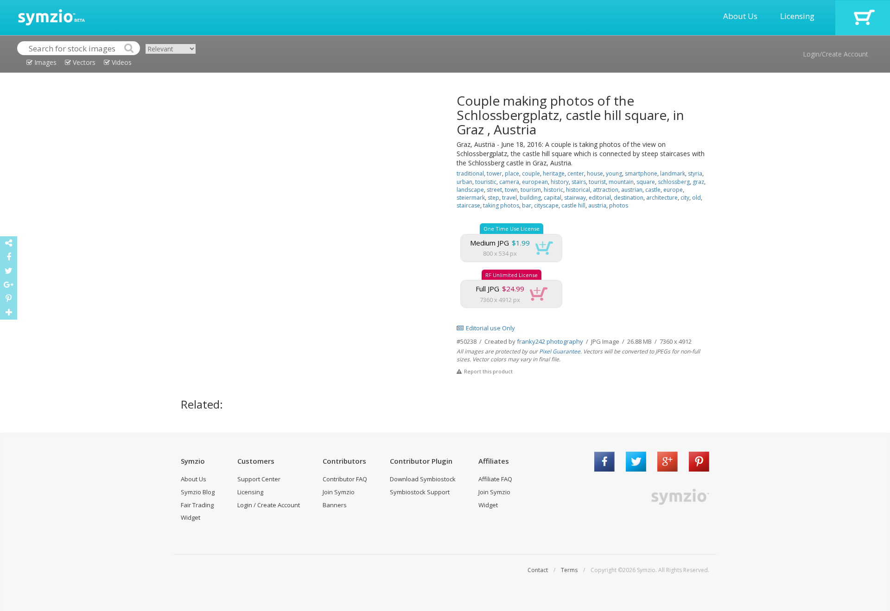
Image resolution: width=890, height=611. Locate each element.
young (614, 173)
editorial (600, 198)
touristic (485, 182)
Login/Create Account (835, 54)
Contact (538, 570)
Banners (335, 505)
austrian (631, 190)
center (575, 173)
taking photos (501, 205)
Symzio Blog (198, 492)
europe (673, 190)
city (684, 198)
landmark (672, 173)
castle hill (573, 205)
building (530, 198)
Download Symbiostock (423, 479)
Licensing (797, 16)
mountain (621, 182)
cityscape (546, 205)
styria (695, 173)
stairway (575, 198)
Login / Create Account (268, 505)
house (595, 173)
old (696, 198)
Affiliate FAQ (495, 479)
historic (553, 190)
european (535, 182)
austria (597, 205)
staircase (468, 205)
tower (494, 173)
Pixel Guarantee (559, 351)
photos (618, 205)
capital (552, 198)
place (512, 173)
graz (698, 182)
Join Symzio (339, 492)
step (493, 198)
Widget (190, 517)
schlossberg (674, 182)
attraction (605, 190)
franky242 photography (550, 341)
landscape (470, 190)
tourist (597, 182)
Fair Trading (197, 505)
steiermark (471, 198)
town (511, 190)
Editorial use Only (490, 328)
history (560, 182)
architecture (662, 198)
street (494, 190)
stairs (579, 182)
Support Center (258, 479)
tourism (531, 190)
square (645, 182)
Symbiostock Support (420, 492)
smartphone (641, 173)
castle (653, 190)
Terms (569, 570)
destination (628, 198)
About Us (740, 16)
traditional (470, 173)
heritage (554, 173)
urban (464, 182)
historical (578, 190)
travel (509, 198)
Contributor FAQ (345, 479)
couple (531, 173)
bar (526, 205)
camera (509, 182)
